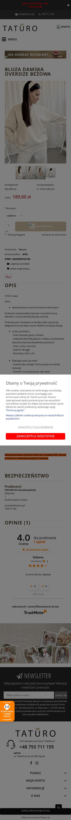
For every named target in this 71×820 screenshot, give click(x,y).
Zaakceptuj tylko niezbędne (35, 427)
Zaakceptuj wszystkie (36, 436)
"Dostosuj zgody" (15, 410)
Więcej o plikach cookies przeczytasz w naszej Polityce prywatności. (35, 417)
